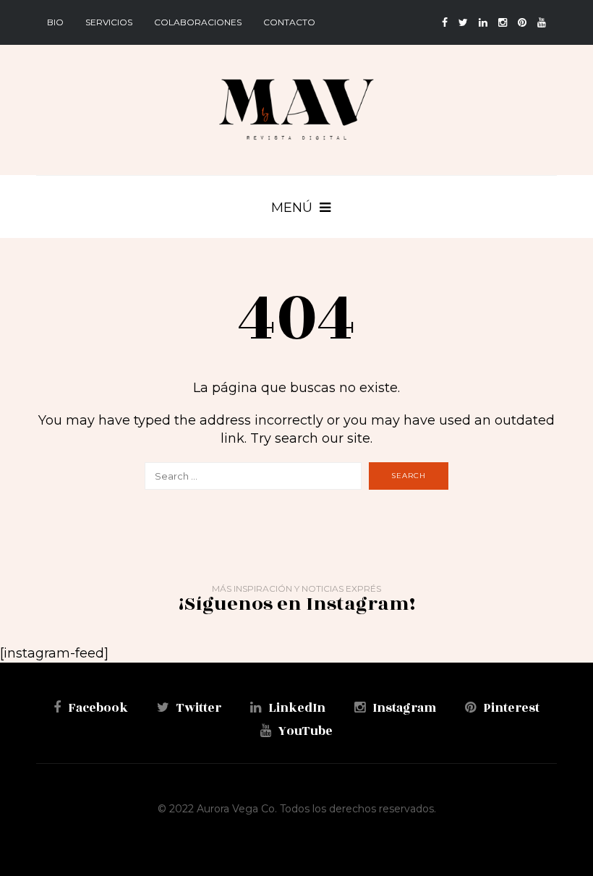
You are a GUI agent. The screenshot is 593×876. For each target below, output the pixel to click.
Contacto (289, 22)
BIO (55, 22)
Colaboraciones (198, 22)
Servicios (108, 22)
